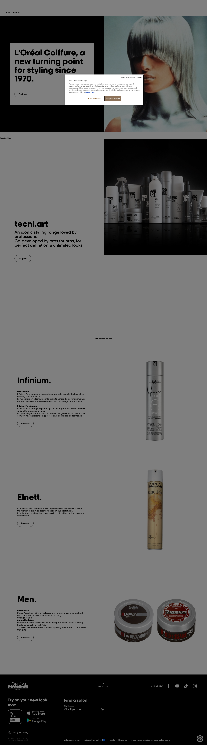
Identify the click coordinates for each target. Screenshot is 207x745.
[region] (104, 89)
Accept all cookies (113, 99)
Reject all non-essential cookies (131, 77)
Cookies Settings (94, 98)
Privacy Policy (90, 92)
